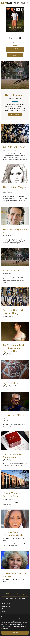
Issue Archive (6, 606)
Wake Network (22, 598)
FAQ (3, 611)
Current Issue (6, 603)
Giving (11, 598)
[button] (27, 3)
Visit (15, 598)
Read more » (15, 115)
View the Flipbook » (15, 49)
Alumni (6, 598)
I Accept (15, 633)
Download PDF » (15, 55)
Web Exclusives (6, 609)
